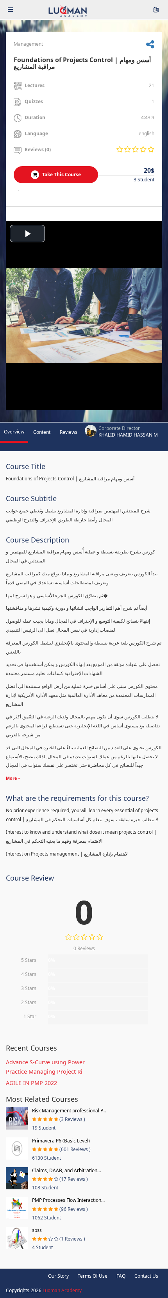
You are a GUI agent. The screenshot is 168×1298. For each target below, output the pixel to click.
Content (41, 432)
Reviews (68, 432)
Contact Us (146, 1276)
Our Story (58, 1276)
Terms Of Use (92, 1276)
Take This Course (61, 174)
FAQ (120, 1276)
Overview (14, 431)
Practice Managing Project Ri (44, 1071)
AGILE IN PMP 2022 (31, 1083)
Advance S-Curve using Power (45, 1062)
